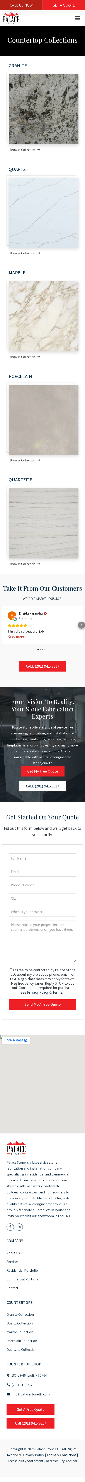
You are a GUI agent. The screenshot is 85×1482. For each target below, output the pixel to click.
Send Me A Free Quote (43, 1004)
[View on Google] (12, 615)
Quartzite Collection (22, 1349)
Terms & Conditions (61, 1455)
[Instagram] (19, 1227)
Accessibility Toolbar (61, 1461)
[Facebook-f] (10, 1227)
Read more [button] (16, 636)
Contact (12, 1288)
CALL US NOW (21, 5)
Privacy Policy (38, 992)
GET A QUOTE (64, 5)
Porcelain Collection (22, 1340)
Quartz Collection (20, 1323)
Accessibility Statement (26, 1461)
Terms (57, 992)
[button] (77, 18)
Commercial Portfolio (23, 1279)
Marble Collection (20, 1332)
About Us (13, 1253)
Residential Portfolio (22, 1270)
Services (13, 1261)
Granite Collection (20, 1314)
